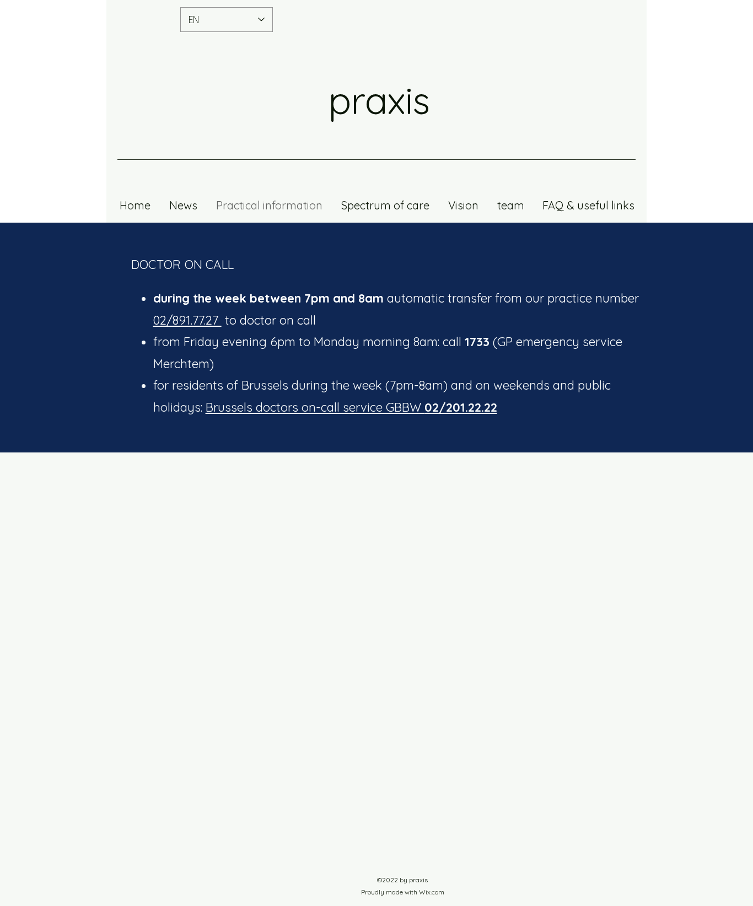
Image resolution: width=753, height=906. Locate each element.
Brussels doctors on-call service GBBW (351, 407)
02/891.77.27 (187, 320)
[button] (510, 205)
